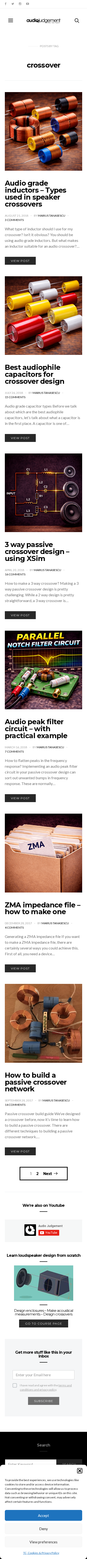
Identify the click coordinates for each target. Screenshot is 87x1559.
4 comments (14, 927)
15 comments (15, 397)
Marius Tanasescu (52, 215)
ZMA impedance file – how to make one (42, 908)
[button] (79, 1470)
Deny (43, 1529)
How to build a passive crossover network (35, 1082)
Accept (43, 1515)
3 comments (14, 220)
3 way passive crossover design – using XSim (37, 551)
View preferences (43, 1542)
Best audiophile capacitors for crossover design (34, 374)
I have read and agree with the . (46, 1385)
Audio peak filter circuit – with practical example (36, 728)
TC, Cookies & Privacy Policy (41, 1553)
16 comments (15, 574)
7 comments (14, 751)
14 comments (15, 1104)
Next (47, 1173)
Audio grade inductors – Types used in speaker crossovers (35, 193)
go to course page (43, 1323)
